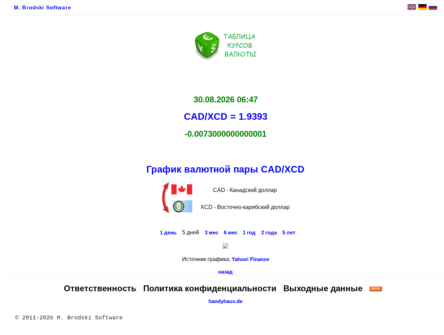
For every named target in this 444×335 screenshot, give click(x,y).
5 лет (288, 232)
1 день (168, 232)
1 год (249, 232)
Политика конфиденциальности (209, 288)
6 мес (230, 232)
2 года (269, 232)
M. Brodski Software (42, 7)
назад (225, 272)
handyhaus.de (225, 301)
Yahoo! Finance (250, 259)
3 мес (211, 232)
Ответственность (100, 288)
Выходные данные (322, 288)
